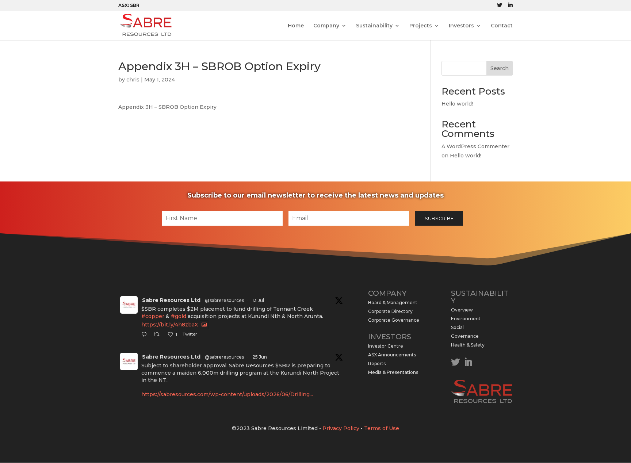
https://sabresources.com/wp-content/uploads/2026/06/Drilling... (227, 394)
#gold (178, 316)
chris (132, 79)
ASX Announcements (392, 354)
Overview (462, 310)
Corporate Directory (390, 311)
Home (296, 26)
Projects (420, 26)
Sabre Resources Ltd (171, 300)
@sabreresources (224, 300)
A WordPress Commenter (475, 146)
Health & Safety (468, 345)
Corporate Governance (393, 320)
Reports (377, 363)
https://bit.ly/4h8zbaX (169, 324)
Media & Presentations (393, 372)
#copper (152, 316)
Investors (461, 26)
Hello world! (457, 103)
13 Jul (258, 300)
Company (326, 26)
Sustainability (374, 26)
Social (457, 327)
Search (499, 68)
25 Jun (259, 357)
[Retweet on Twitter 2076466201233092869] (158, 335)
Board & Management (392, 302)
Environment (466, 318)
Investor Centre (385, 346)
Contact (502, 26)
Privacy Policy (340, 428)
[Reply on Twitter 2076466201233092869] (145, 335)
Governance (465, 336)
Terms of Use (381, 428)
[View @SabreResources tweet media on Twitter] (204, 324)
